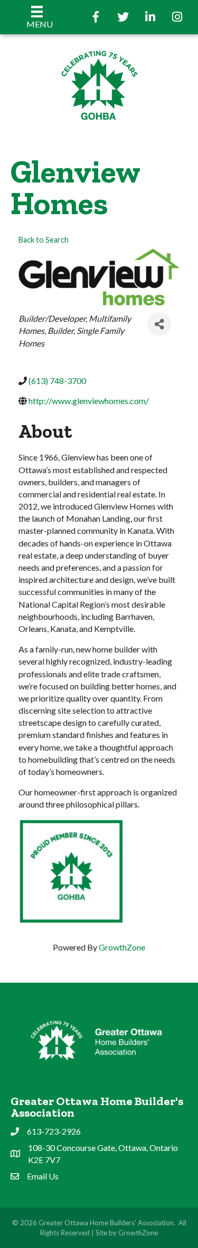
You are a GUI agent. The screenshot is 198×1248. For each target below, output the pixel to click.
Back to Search (43, 239)
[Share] (159, 324)
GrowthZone (122, 947)
